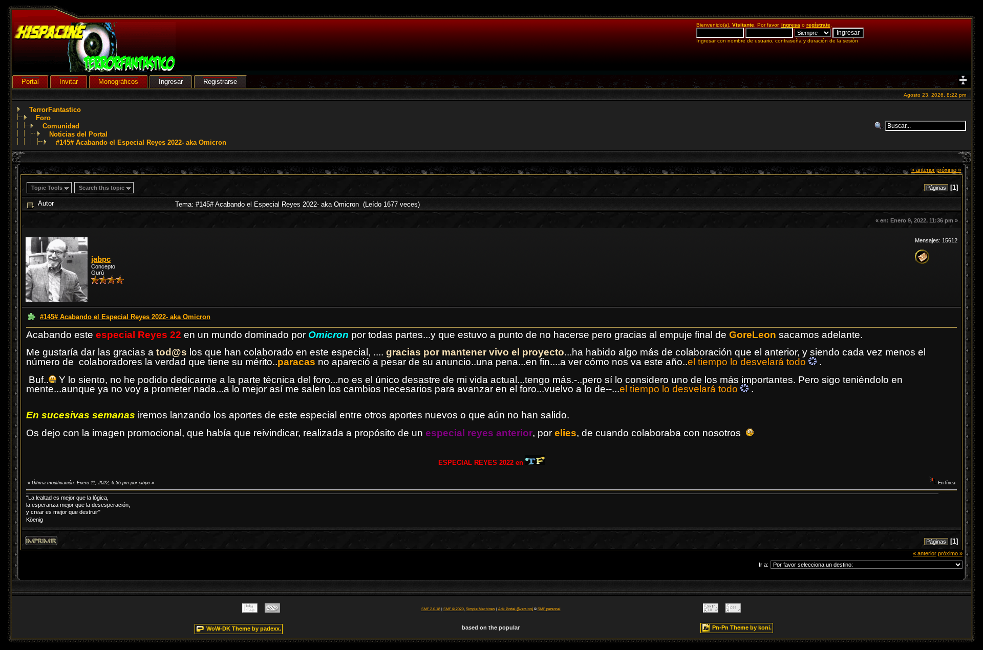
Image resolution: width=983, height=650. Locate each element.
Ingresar (171, 81)
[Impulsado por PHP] (272, 610)
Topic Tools (46, 188)
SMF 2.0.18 (430, 609)
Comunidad (60, 126)
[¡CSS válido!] (733, 610)
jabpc (101, 259)
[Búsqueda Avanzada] (879, 126)
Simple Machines (480, 609)
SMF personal (549, 609)
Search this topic (101, 188)
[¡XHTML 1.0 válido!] (710, 610)
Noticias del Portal (78, 134)
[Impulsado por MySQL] (250, 610)
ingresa (790, 25)
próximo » (948, 170)
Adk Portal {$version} (515, 609)
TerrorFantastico (55, 110)
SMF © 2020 (453, 609)
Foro (43, 118)
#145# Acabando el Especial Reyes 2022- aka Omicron (141, 142)
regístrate (818, 25)
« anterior (923, 170)
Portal (30, 81)
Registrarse (220, 81)
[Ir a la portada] (95, 70)
